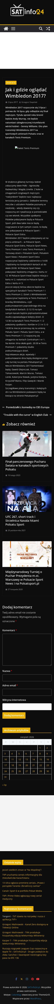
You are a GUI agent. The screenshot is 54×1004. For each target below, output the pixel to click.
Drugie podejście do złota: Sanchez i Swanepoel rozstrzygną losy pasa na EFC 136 (25, 954)
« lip (4, 784)
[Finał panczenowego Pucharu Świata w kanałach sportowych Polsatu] (27, 433)
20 (27, 765)
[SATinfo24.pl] (6, 28)
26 (19, 771)
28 (33, 771)
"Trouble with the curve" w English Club (25, 414)
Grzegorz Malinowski (12, 924)
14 (33, 759)
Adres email (10, 685)
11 (12, 759)
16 (47, 759)
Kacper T (6, 940)
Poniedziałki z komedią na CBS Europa (27, 407)
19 (19, 765)
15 (40, 759)
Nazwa (7, 671)
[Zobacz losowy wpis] (48, 28)
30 (47, 771)
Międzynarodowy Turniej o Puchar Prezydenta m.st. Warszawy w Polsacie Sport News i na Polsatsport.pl (24, 577)
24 (5, 771)
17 (5, 765)
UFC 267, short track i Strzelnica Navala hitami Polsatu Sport (22, 520)
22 (40, 765)
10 (5, 759)
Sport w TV (11, 83)
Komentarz (9, 630)
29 (40, 771)
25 (12, 771)
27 (27, 771)
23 (47, 765)
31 (5, 777)
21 (33, 765)
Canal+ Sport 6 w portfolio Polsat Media (22, 890)
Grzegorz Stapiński (29, 102)
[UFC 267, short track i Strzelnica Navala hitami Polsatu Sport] (27, 488)
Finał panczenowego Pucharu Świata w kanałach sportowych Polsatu (26, 465)
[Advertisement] (27, 50)
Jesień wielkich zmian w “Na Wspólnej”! (22, 869)
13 (27, 759)
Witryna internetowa (14, 700)
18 (12, 765)
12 (19, 759)
